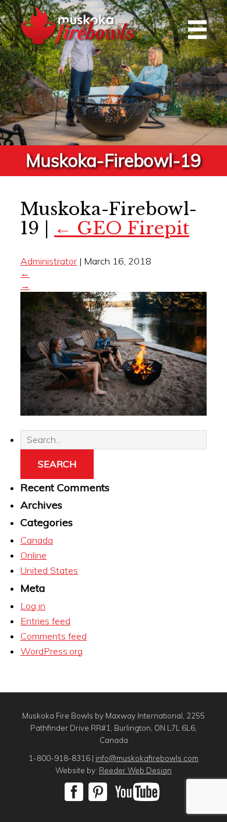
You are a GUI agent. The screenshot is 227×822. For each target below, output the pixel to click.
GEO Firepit (121, 228)
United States (49, 570)
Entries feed (45, 621)
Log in (32, 606)
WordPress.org (51, 651)
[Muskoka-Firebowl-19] (113, 412)
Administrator (48, 261)
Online (33, 555)
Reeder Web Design (135, 770)
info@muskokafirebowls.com (146, 758)
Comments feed (53, 636)
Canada (36, 540)
